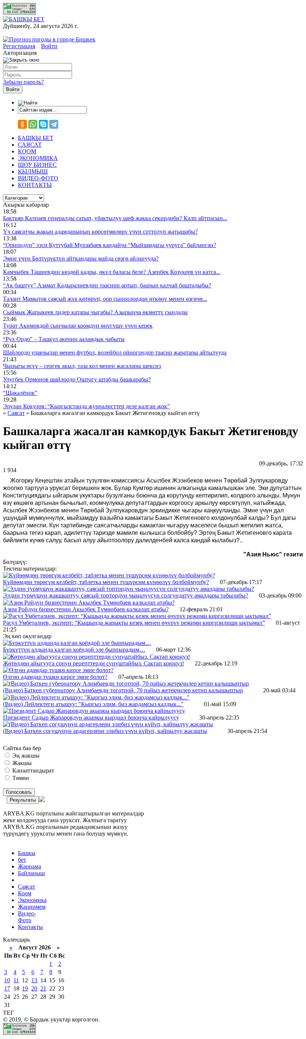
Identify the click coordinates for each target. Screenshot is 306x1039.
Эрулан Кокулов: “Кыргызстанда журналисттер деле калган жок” (86, 406)
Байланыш (31, 873)
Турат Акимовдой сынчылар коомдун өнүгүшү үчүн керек (78, 325)
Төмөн (20, 778)
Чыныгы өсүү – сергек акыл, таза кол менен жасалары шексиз (82, 366)
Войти (49, 46)
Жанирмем (32, 907)
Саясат (26, 886)
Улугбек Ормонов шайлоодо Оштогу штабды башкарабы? (77, 379)
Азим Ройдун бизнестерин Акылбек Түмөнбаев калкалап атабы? (86, 609)
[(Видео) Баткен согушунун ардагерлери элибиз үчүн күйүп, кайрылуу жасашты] (108, 724)
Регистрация (19, 46)
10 (7, 980)
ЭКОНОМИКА (38, 158)
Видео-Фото (27, 916)
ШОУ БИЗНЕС (37, 165)
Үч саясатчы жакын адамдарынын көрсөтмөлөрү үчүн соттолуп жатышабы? (100, 231)
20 (34, 988)
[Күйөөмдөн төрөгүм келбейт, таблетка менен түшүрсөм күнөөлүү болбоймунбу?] (109, 575)
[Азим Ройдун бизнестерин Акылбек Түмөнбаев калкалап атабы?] (89, 602)
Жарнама (29, 866)
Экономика (32, 900)
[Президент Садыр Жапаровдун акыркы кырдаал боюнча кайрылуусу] (94, 711)
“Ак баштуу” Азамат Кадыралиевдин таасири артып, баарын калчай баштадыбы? (107, 285)
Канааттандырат (32, 770)
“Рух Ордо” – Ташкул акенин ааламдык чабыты (64, 339)
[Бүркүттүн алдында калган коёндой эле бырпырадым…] (77, 643)
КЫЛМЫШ (33, 171)
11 (16, 980)
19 (25, 988)
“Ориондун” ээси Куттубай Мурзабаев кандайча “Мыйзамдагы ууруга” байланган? (109, 245)
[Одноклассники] (22, 124)
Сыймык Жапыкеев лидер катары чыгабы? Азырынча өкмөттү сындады (95, 312)
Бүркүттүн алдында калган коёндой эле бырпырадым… (74, 649)
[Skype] (43, 124)
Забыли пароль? (23, 82)
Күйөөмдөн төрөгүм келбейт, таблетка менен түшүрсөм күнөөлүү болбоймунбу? (106, 582)
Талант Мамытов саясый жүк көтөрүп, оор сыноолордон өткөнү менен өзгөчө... (105, 299)
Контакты (30, 927)
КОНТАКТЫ (35, 185)
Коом (24, 893)
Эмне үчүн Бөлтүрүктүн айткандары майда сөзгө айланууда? (81, 258)
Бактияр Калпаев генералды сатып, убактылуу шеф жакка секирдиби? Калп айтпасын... (115, 218)
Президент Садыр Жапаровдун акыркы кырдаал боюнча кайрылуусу (91, 717)
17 (7, 988)
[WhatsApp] (32, 124)
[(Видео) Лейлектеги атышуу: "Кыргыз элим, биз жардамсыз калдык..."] (96, 697)
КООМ (27, 151)
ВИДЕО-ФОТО (38, 178)
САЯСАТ (30, 144)
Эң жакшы (25, 755)
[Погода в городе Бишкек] (49, 39)
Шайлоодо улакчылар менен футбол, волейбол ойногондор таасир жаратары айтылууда (115, 352)
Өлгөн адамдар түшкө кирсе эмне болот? (55, 677)
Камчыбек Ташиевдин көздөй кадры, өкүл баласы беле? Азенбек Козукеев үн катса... (112, 272)
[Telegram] (53, 124)
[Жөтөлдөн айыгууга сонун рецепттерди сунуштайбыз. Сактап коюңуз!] (96, 656)
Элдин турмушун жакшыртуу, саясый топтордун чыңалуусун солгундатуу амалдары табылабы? (125, 595)
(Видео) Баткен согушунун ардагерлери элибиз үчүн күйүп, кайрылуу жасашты (105, 731)
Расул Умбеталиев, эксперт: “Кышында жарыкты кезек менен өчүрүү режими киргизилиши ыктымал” (134, 623)
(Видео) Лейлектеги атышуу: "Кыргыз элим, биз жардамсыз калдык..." (93, 704)
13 (34, 980)
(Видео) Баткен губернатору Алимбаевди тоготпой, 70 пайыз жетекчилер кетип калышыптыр (123, 690)
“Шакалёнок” (20, 393)
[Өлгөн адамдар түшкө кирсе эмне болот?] (58, 670)
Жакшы (21, 763)
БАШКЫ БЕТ (35, 138)
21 (43, 988)
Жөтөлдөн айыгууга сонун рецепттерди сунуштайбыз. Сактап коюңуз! (93, 663)
